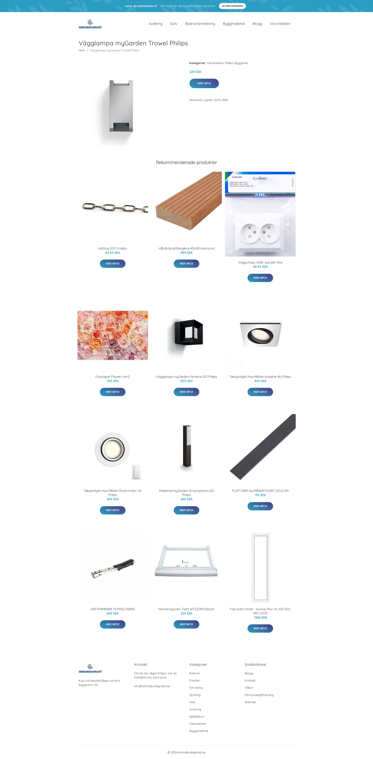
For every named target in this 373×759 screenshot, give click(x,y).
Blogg (257, 23)
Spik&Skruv (197, 716)
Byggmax (241, 63)
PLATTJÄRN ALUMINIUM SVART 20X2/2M (260, 491)
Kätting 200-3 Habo (112, 248)
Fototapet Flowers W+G (113, 377)
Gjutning (194, 695)
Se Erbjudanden (232, 5)
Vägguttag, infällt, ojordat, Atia (260, 262)
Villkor (249, 688)
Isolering (155, 23)
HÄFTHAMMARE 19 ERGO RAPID (113, 609)
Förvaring (196, 688)
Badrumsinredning (200, 23)
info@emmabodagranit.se (152, 686)
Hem (82, 50)
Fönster (194, 680)
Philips (229, 63)
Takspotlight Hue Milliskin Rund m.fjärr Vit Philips (113, 493)
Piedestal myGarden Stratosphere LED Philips (186, 493)
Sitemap (250, 702)
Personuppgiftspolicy (259, 695)
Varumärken (280, 23)
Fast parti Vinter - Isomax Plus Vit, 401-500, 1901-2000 (260, 611)
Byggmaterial (234, 23)
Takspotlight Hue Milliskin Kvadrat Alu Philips (260, 377)
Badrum (194, 673)
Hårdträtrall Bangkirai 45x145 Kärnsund (186, 248)
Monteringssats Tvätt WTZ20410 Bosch (186, 609)
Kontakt (250, 680)
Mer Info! (204, 83)
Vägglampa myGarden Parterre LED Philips (186, 377)
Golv (173, 23)
